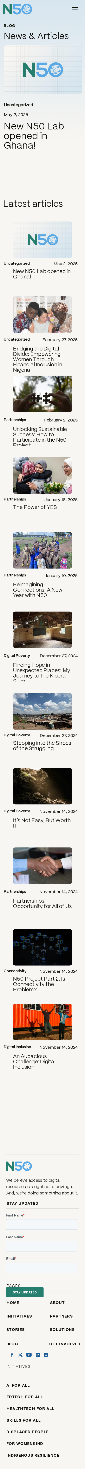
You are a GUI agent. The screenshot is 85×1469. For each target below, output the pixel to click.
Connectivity (15, 970)
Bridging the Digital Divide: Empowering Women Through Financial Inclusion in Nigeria (37, 359)
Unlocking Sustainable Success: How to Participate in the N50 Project (40, 437)
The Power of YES (35, 507)
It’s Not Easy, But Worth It (42, 823)
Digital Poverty (17, 655)
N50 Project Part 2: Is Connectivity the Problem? (39, 984)
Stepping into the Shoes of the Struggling (42, 745)
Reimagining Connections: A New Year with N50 (37, 589)
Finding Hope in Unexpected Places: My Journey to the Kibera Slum (41, 673)
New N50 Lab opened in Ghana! (34, 135)
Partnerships (15, 419)
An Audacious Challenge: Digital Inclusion (34, 1061)
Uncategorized (18, 105)
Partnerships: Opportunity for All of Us (42, 903)
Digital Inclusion (17, 1046)
